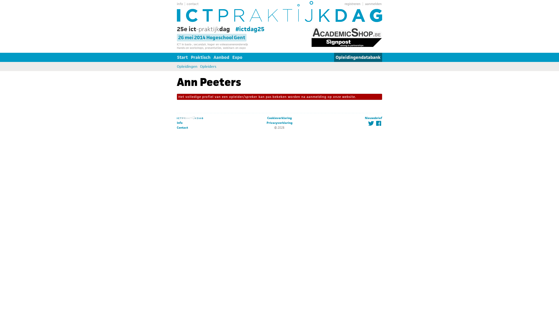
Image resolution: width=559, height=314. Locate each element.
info (180, 4)
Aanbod (221, 57)
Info (180, 123)
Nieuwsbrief (373, 118)
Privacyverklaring (279, 123)
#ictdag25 (250, 29)
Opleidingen (187, 66)
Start (182, 57)
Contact (182, 128)
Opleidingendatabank (358, 57)
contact (192, 4)
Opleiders (208, 66)
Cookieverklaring (279, 118)
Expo (237, 57)
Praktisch (200, 57)
